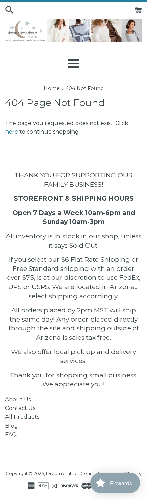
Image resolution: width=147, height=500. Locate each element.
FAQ (11, 434)
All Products (22, 417)
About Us (18, 399)
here (11, 131)
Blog (11, 426)
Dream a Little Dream (70, 473)
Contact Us (20, 408)
